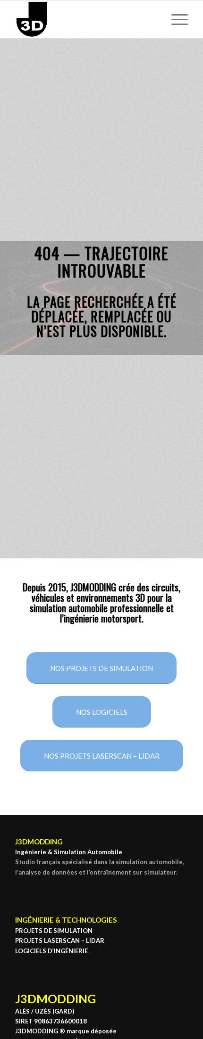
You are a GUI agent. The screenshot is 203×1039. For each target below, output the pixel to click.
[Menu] (175, 19)
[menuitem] (175, 19)
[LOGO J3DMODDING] (84, 19)
